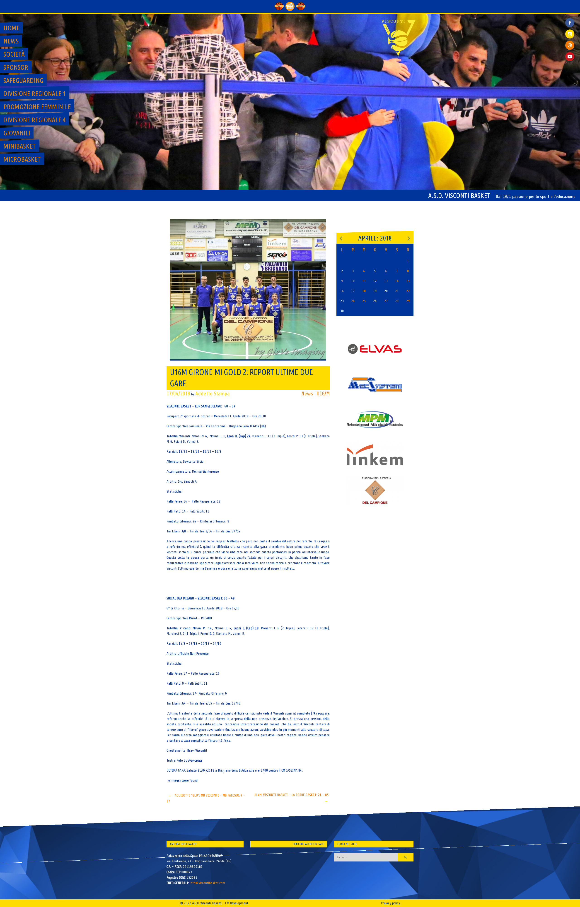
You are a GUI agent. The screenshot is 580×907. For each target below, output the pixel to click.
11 (364, 281)
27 (386, 301)
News (11, 41)
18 (364, 291)
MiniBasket (19, 146)
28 (397, 301)
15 (408, 281)
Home (11, 28)
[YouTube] (569, 56)
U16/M (323, 394)
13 (386, 281)
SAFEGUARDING (23, 80)
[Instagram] (569, 33)
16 (342, 291)
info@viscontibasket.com (207, 883)
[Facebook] (569, 19)
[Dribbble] (569, 45)
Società (14, 54)
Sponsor (15, 67)
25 (364, 301)
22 (408, 291)
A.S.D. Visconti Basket (459, 195)
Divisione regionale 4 (34, 120)
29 (408, 301)
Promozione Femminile (37, 107)
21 (397, 291)
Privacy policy (390, 903)
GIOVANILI (16, 133)
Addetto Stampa (212, 394)
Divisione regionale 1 (34, 93)
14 (397, 281)
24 (353, 301)
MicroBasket (22, 159)
